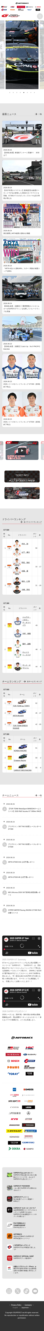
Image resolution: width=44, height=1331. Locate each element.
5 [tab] (24, 92)
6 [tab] (27, 92)
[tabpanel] (22, 29)
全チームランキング (34, 681)
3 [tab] (17, 92)
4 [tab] (20, 92)
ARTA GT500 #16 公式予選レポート (21, 862)
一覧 (40, 114)
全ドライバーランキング (33, 522)
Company (28, 1305)
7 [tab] (31, 92)
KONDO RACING (20, 751)
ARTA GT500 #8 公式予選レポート (21, 877)
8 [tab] (34, 92)
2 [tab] (13, 92)
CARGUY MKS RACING (23, 770)
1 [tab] (10, 92)
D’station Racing (20, 760)
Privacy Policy (16, 1305)
